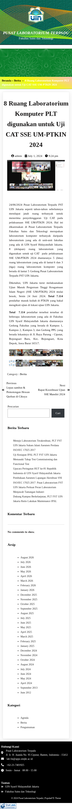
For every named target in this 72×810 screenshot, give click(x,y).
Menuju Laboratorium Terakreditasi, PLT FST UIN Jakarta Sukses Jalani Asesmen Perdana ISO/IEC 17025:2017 (37, 445)
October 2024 (27, 659)
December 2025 (28, 594)
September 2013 (28, 687)
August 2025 (27, 613)
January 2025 (27, 646)
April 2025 (26, 632)
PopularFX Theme (53, 798)
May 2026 (25, 571)
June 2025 (25, 622)
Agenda (24, 718)
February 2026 (28, 585)
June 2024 (25, 674)
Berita (17, 80)
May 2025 (25, 627)
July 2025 (25, 618)
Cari (58, 413)
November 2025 (28, 599)
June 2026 (25, 567)
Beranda (6, 80)
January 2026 (27, 590)
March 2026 (26, 580)
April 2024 (26, 683)
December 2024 (28, 650)
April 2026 (26, 576)
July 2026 (25, 562)
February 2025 (28, 641)
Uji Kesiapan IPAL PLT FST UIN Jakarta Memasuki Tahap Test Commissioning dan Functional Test (35, 459)
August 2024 (27, 664)
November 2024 (28, 655)
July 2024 (25, 669)
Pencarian (13, 406)
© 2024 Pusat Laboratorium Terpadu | (28, 798)
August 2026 (27, 557)
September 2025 (28, 608)
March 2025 (26, 636)
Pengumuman (27, 727)
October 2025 (27, 604)
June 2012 (25, 692)
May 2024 (25, 678)
